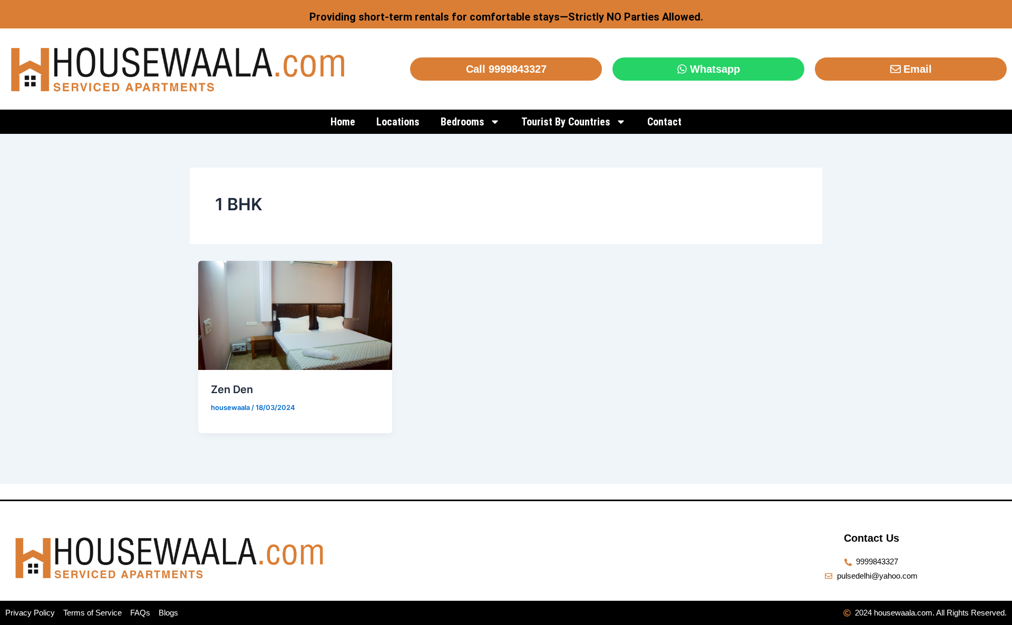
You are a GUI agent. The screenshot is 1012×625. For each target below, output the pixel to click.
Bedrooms (462, 121)
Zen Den (232, 389)
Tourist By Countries (565, 121)
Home (342, 121)
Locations (398, 121)
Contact (664, 121)
